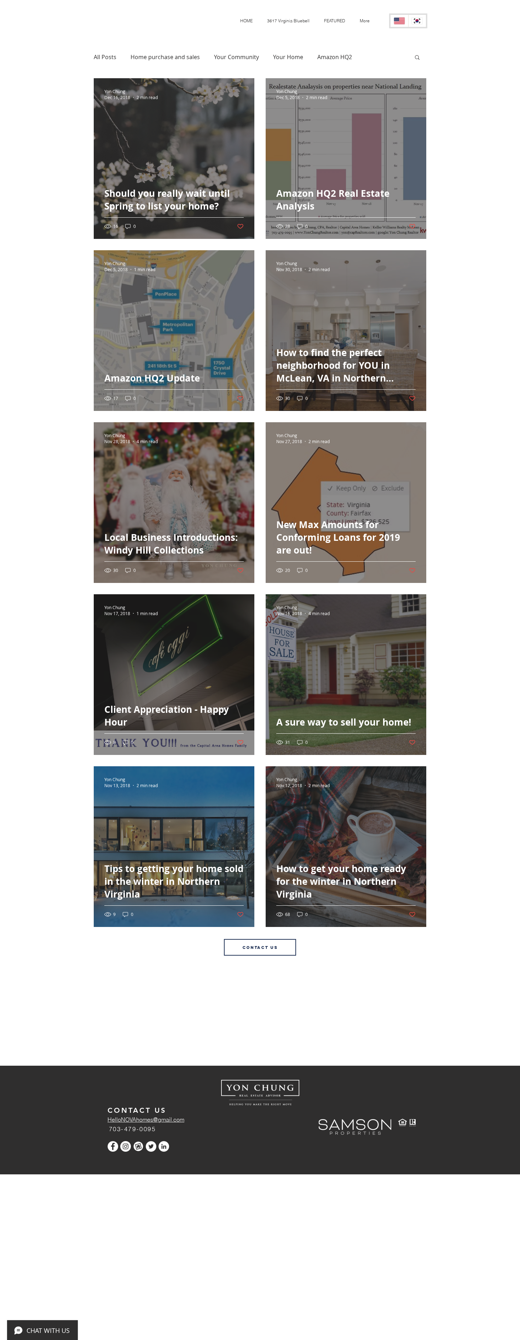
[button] (334, 21)
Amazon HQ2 (334, 57)
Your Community (236, 57)
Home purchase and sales (165, 57)
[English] (399, 21)
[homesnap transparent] (138, 1146)
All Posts (105, 57)
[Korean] (417, 21)
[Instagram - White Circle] (125, 1146)
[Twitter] (151, 1146)
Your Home (288, 57)
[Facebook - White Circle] (113, 1146)
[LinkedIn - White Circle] (163, 1146)
